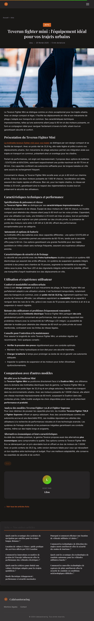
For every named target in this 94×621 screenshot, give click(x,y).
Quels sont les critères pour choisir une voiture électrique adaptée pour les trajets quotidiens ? (23, 568)
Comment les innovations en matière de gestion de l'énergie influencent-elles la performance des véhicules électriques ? (23, 557)
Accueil (5, 18)
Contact (23, 607)
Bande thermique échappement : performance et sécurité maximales (21, 577)
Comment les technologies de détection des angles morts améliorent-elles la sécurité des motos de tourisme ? (68, 546)
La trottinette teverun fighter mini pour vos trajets (26, 143)
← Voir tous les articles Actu (16, 506)
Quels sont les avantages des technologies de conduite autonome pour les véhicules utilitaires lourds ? (69, 557)
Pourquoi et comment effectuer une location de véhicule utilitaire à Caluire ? (69, 536)
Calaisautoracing (20, 599)
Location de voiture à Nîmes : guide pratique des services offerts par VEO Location (24, 547)
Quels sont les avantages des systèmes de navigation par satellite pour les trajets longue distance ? (23, 538)
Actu (12, 18)
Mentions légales (10, 607)
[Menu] (87, 4)
